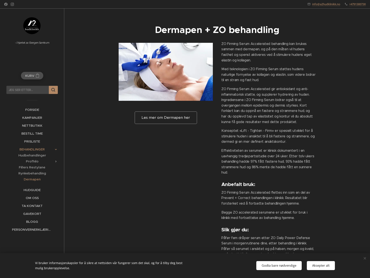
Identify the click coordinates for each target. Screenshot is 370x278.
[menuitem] (32, 109)
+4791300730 (357, 4)
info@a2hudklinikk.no (326, 4)
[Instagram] (12, 4)
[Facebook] (6, 4)
